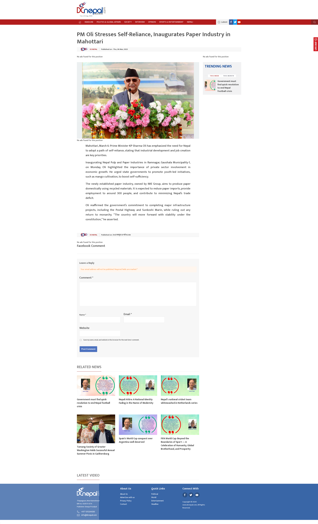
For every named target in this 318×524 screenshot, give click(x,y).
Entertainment (157, 500)
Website (84, 328)
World (153, 497)
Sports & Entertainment (171, 22)
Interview (140, 22)
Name (82, 315)
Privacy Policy (125, 500)
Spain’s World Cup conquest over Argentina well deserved (136, 440)
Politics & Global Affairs (109, 22)
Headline (89, 22)
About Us (124, 494)
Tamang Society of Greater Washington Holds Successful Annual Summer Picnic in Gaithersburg (96, 450)
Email (128, 314)
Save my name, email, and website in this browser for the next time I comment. (111, 340)
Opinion (152, 22)
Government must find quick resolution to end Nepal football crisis (93, 403)
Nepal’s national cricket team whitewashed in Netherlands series (179, 401)
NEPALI (190, 22)
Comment (86, 277)
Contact (123, 504)
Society (128, 22)
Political (154, 494)
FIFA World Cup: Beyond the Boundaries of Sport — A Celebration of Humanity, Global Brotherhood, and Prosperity (177, 443)
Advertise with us (127, 497)
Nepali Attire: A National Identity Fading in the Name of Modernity (136, 401)
